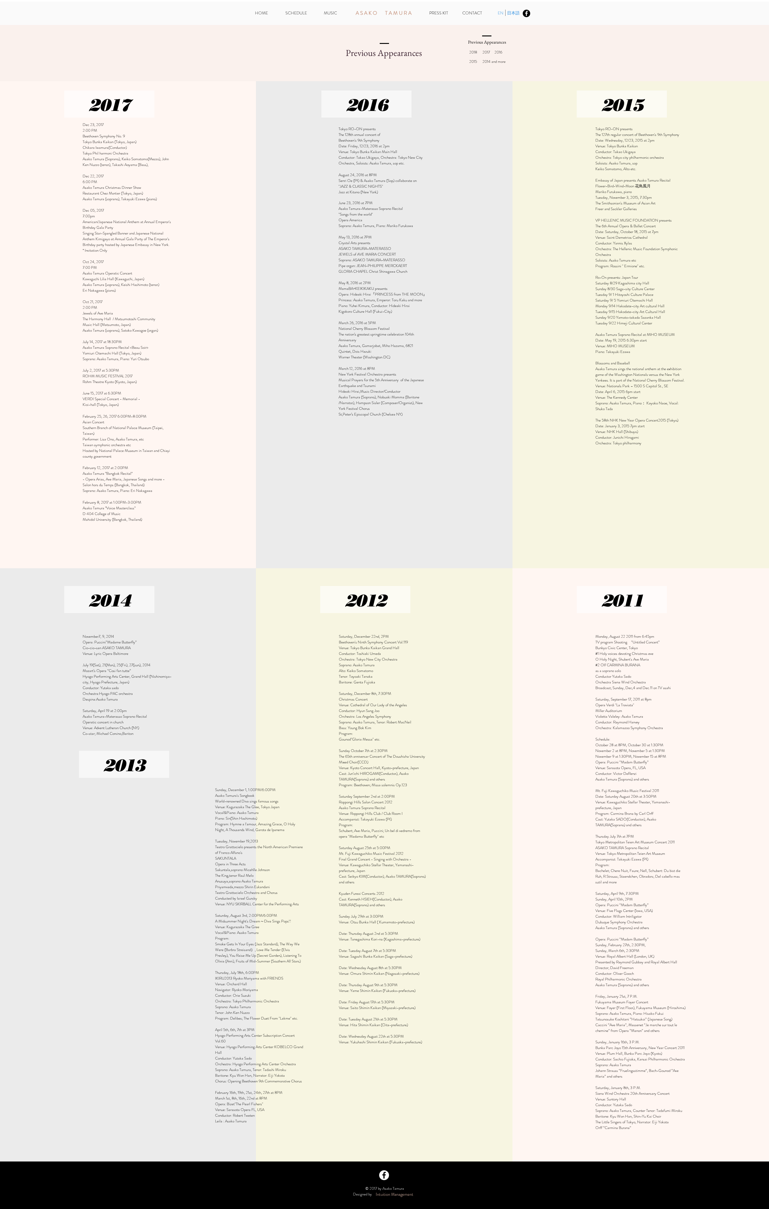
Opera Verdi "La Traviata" (614, 705)
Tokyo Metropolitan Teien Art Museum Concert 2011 (635, 842)
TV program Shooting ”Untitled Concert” (627, 642)
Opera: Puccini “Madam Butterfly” (622, 762)
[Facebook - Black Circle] (526, 13)
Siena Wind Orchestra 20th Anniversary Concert (632, 1093)
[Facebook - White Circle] (384, 1175)
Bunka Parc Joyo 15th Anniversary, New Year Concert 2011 (640, 1048)
